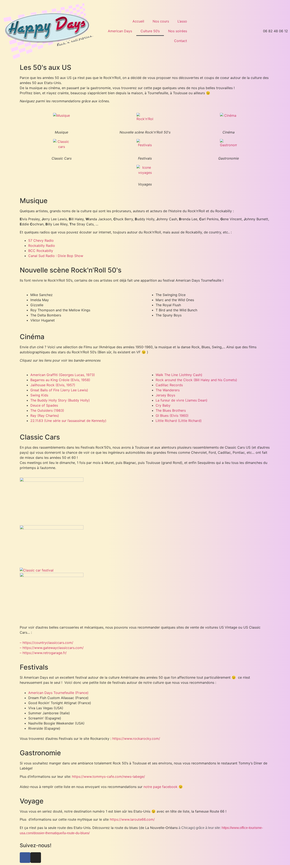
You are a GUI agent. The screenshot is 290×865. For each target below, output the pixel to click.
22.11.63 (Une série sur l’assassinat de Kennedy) (68, 420)
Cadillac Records (169, 385)
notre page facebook (160, 787)
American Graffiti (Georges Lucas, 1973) (62, 375)
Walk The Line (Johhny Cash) (179, 375)
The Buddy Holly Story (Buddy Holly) (60, 400)
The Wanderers (168, 390)
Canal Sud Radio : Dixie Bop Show (55, 256)
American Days (120, 31)
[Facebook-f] (25, 857)
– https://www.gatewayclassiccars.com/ (52, 648)
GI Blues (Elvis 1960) (172, 415)
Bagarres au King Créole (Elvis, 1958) (60, 380)
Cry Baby (163, 405)
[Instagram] (35, 857)
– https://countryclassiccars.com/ (46, 642)
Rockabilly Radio (41, 245)
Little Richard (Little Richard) (179, 420)
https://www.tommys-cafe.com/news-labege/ (108, 776)
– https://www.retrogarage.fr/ (43, 653)
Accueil (138, 21)
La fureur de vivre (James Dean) (181, 400)
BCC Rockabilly (40, 251)
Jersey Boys (165, 395)
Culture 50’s (150, 31)
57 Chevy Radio (41, 240)
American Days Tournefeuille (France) (58, 693)
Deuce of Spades (44, 405)
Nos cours (161, 21)
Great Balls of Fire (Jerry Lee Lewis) (59, 390)
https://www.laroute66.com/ (132, 819)
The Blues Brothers (171, 410)
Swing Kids (39, 395)
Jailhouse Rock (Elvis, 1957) (52, 385)
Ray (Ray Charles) (44, 415)
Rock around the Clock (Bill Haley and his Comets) (196, 380)
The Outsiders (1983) (47, 410)
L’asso (182, 21)
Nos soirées (177, 31)
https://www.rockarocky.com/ (136, 738)
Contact (180, 41)
